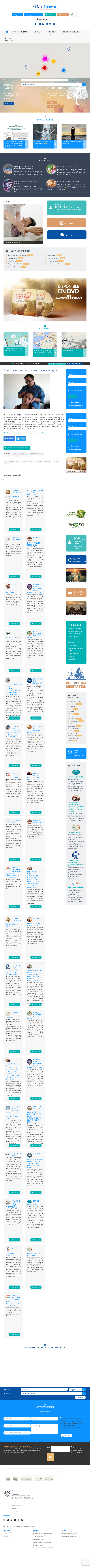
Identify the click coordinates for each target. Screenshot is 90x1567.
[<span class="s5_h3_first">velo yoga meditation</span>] (76, 677)
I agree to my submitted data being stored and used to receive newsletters (77, 1449)
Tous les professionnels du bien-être (21, 34)
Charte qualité (51, 255)
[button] (68, 49)
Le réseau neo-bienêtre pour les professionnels (75, 777)
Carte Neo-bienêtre (16, 821)
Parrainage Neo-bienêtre (34, 1254)
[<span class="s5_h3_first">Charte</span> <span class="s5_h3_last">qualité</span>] (76, 514)
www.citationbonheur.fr (68, 1538)
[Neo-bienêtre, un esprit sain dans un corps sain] (45, 7)
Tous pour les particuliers (69, 34)
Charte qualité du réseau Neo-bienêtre (43, 1547)
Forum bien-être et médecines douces (42, 1533)
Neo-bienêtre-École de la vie (66, 166)
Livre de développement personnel (73, 657)
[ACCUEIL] (7, 32)
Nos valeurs (7, 1533)
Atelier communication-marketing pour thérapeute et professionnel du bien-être (35, 1160)
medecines (48, 461)
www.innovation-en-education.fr (70, 1536)
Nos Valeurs (51, 15)
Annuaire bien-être (14, 267)
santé (6, 463)
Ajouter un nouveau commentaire (18, 448)
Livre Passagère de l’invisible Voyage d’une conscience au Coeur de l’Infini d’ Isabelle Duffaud (14, 144)
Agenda (37, 32)
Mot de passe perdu (75, 449)
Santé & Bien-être (74, 645)
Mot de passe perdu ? (76, 405)
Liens (5, 1535)
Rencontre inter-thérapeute (40, 1535)
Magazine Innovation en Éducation (71, 1532)
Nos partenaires (53, 261)
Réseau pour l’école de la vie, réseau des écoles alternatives (24, 167)
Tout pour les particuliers (75, 363)
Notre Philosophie (53, 258)
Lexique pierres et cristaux (16, 775)
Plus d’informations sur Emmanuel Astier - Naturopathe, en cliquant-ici (26, 433)
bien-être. (24, 461)
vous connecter (16, 480)
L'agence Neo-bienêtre (15, 264)
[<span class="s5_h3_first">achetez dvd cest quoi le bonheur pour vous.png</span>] (45, 299)
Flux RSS (35, 1532)
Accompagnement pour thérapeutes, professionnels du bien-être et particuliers (14, 689)
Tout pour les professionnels (58, 363)
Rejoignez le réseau (38, 1545)
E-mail (49, 1451)
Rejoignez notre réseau (34, 15)
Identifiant (71, 374)
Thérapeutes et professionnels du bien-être (16, 456)
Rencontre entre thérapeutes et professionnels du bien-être (43, 351)
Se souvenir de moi (76, 391)
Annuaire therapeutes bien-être (75, 641)
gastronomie (39, 461)
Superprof (6, 1536)
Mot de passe (72, 382)
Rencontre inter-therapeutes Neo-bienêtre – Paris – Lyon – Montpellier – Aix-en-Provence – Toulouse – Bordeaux (34, 880)
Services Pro (53, 32)
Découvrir (9, 104)
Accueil (7, 34)
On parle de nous (68, 350)
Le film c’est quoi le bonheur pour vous (13, 494)
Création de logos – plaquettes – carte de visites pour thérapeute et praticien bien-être (35, 1114)
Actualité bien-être (75, 628)
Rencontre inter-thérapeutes (17, 255)
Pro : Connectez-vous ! (56, 107)
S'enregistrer (75, 402)
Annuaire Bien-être (19, 32)
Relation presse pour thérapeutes (13, 1204)
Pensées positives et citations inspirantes (34, 776)
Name (49, 1447)
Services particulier (71, 32)
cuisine (31, 461)
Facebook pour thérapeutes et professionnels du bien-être (13, 970)
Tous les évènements (39, 34)
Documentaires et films (13, 638)
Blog (7, 38)
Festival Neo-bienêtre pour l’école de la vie (25, 182)
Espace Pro (18, 15)
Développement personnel (36, 453)
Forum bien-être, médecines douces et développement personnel (13, 872)
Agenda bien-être (15, 538)
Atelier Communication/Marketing (42, 1542)
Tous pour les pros (52, 34)
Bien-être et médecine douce (20, 453)
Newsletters (64, 15)
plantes (56, 461)
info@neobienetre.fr (17, 1512)
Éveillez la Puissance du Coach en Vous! (42, 142)
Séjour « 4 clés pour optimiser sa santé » (72, 142)
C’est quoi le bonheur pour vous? (68, 181)
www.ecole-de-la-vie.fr (67, 1535)
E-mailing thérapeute (74, 832)
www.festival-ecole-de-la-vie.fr (69, 1533)
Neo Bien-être (12, 363)
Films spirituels (73, 653)
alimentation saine (14, 461)
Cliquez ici (15, 529)
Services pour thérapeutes (55, 264)
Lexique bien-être (37, 821)
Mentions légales (8, 1532)
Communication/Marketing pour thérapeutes (13, 349)
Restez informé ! (9, 40)
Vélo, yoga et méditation (35, 492)
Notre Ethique (12, 258)
